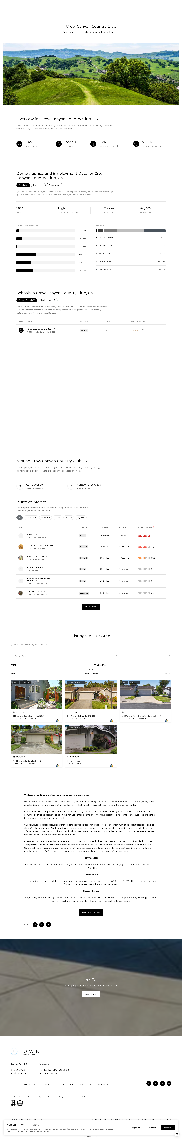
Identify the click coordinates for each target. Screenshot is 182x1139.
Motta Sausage (34, 567)
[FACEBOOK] (148, 1083)
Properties (48, 1084)
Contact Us (103, 1084)
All (21, 517)
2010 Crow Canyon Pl (37, 583)
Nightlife (82, 517)
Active (58, 517)
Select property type (19, 656)
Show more (91, 607)
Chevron (31, 534)
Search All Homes (91, 912)
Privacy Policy (163, 1119)
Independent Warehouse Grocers (38, 579)
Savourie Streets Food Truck (40, 545)
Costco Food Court (36, 556)
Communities (67, 1084)
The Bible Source (35, 591)
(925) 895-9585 (18, 1070)
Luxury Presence (34, 1119)
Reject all (136, 1128)
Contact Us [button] (91, 994)
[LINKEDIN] (155, 1083)
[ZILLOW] (162, 1083)
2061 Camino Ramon (37, 537)
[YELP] (169, 1083)
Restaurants (32, 517)
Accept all (168, 1128)
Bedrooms (124, 656)
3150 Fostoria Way (36, 559)
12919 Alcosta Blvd (36, 548)
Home (13, 1084)
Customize (151, 1128)
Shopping (46, 517)
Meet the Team (30, 1084)
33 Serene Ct (33, 570)
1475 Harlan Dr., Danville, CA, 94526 (41, 332)
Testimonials (85, 1084)
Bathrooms (70, 656)
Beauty (69, 517)
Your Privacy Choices (91, 1136)
